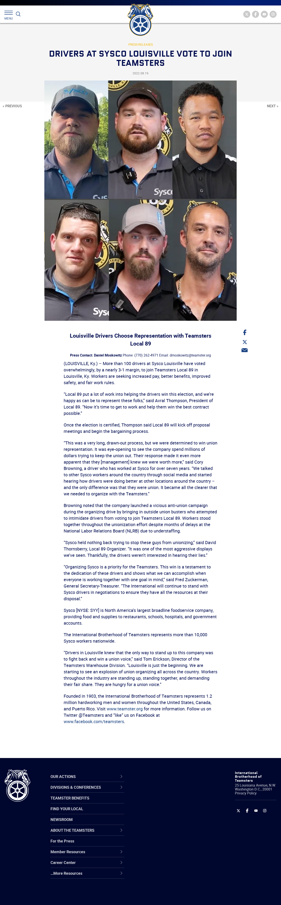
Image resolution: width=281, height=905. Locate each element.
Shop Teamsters (154, 812)
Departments (151, 823)
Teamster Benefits (69, 798)
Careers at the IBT (155, 802)
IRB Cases (148, 844)
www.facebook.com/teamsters (94, 721)
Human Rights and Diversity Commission (164, 886)
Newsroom (61, 819)
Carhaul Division (154, 833)
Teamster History (155, 812)
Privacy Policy (246, 793)
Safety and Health (155, 812)
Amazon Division (154, 802)
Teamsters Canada (156, 823)
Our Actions (152, 776)
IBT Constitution (154, 833)
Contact (146, 791)
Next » (272, 106)
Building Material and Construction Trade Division (170, 823)
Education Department (159, 802)
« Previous (12, 106)
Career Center (155, 776)
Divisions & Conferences (165, 776)
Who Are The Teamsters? (162, 791)
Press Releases (140, 44)
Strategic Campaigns (158, 802)
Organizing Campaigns (159, 791)
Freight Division (153, 875)
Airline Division (152, 791)
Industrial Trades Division (161, 896)
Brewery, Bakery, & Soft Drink (165, 812)
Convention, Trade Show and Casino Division (165, 844)
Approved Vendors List (159, 833)
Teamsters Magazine (158, 802)
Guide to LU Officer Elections (164, 844)
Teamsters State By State (162, 791)
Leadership (149, 802)
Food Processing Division (161, 865)
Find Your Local (66, 808)
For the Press (62, 841)
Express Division (154, 854)
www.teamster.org (125, 709)
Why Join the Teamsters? (162, 791)
